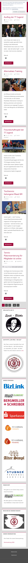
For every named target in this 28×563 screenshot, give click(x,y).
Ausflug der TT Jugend (13, 17)
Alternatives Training (13, 71)
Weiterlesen (8, 63)
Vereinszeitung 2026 (9, 542)
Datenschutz (14, 551)
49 (14, 305)
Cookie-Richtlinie (15, 9)
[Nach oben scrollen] (24, 559)
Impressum (14, 555)
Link (22, 350)
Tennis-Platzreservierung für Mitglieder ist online (13, 255)
